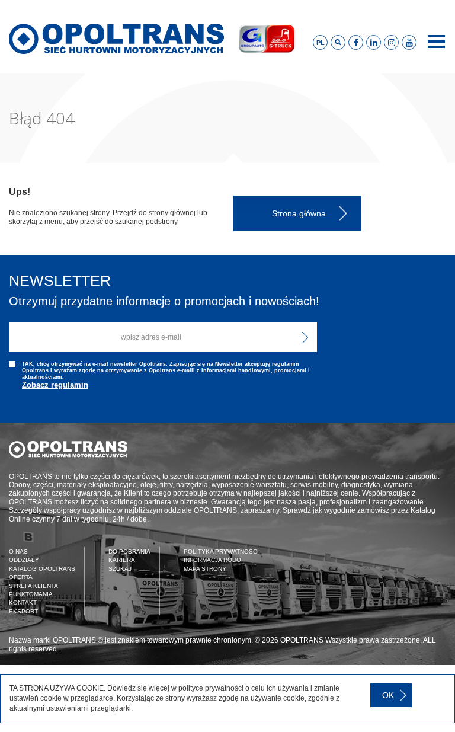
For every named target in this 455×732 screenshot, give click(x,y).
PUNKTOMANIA (31, 594)
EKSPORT (23, 611)
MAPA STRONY (205, 568)
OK (388, 695)
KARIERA (121, 560)
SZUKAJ (120, 568)
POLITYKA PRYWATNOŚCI (221, 551)
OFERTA (21, 577)
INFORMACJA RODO (212, 560)
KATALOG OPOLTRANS (42, 568)
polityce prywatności (210, 688)
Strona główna (299, 213)
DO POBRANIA (129, 551)
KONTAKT (23, 602)
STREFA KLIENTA (33, 586)
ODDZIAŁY (24, 560)
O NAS (18, 551)
